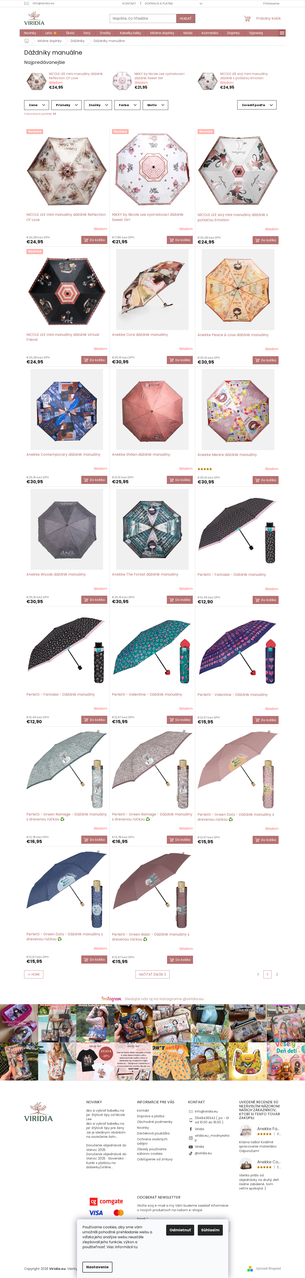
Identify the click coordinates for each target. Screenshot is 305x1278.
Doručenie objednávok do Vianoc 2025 (106, 1147)
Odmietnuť (180, 1230)
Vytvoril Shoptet (268, 1268)
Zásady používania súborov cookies (151, 1151)
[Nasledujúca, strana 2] (267, 974)
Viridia (199, 1129)
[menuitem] (30, 33)
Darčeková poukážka (153, 1133)
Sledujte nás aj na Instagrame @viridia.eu (164, 998)
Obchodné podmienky (154, 1122)
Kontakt (129, 3)
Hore (36, 974)
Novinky (143, 1127)
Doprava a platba (159, 3)
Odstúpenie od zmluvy (155, 1159)
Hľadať (186, 18)
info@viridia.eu (206, 1111)
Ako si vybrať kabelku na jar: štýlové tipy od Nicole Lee (105, 1115)
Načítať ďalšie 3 (152, 974)
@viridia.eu (203, 1153)
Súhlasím (210, 1230)
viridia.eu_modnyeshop (212, 1137)
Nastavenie (97, 1267)
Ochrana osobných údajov (152, 1141)
